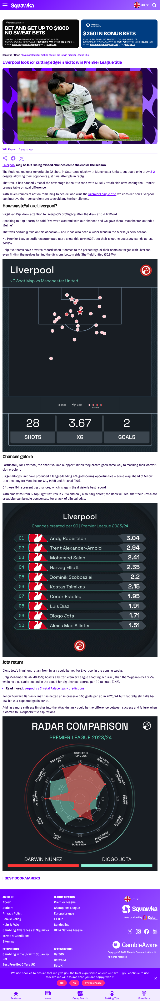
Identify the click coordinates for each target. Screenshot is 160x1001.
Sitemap (8, 941)
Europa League (64, 913)
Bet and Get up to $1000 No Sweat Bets (37, 30)
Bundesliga (61, 925)
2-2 (152, 172)
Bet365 (59, 954)
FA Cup (58, 919)
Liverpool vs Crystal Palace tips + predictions (53, 688)
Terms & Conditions (16, 936)
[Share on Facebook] (13, 158)
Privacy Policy (12, 913)
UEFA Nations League (68, 930)
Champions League (67, 908)
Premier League (65, 902)
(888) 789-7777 (45, 42)
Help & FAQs (11, 925)
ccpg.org (65, 42)
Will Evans (9, 149)
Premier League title (102, 194)
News (17, 55)
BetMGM (60, 960)
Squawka (7, 55)
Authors (7, 908)
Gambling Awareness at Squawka (25, 930)
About (6, 902)
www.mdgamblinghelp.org (26, 44)
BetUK (58, 965)
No (74, 983)
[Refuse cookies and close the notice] (155, 978)
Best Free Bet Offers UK (18, 964)
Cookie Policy (11, 919)
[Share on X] (21, 158)
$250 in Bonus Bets (109, 33)
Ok (62, 983)
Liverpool (8, 165)
